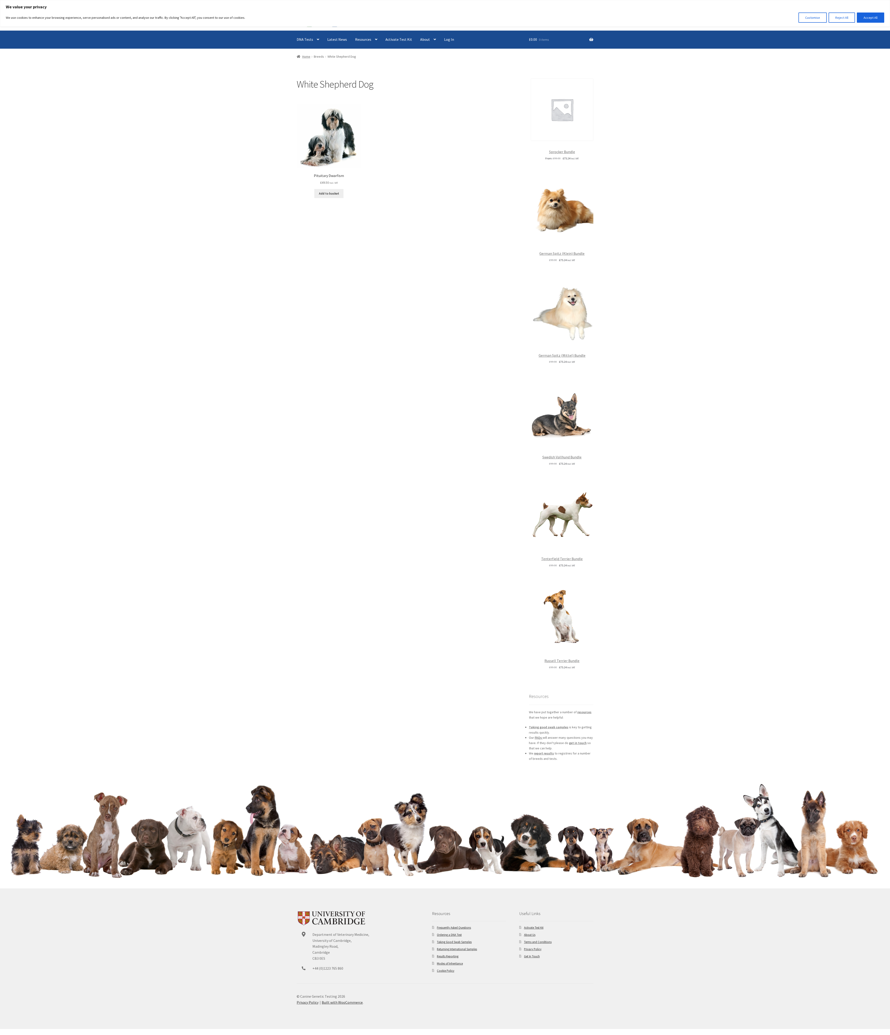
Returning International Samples (457, 949)
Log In (449, 39)
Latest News (337, 39)
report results (544, 753)
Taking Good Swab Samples (454, 942)
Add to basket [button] (329, 193)
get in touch (578, 743)
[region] (445, 13)
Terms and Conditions (538, 942)
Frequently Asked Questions (454, 927)
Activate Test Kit (398, 39)
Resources (363, 39)
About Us (529, 935)
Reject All (841, 18)
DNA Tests (305, 39)
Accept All (870, 18)
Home (306, 56)
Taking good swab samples (548, 727)
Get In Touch (532, 956)
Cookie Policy (445, 970)
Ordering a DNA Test (449, 935)
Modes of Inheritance (450, 963)
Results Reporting (447, 956)
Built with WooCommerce (342, 1002)
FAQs (539, 737)
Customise (812, 18)
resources (584, 712)
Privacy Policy (532, 949)
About (425, 39)
